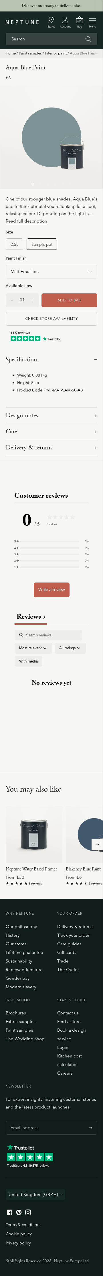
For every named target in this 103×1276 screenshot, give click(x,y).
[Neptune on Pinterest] (19, 1213)
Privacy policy (18, 1243)
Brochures (16, 1013)
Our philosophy (21, 926)
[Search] (88, 39)
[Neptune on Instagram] (28, 1213)
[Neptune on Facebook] (10, 1213)
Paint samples (30, 53)
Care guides (69, 943)
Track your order (73, 935)
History (12, 935)
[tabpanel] (51, 688)
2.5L (14, 244)
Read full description (26, 221)
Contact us (68, 1013)
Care (11, 432)
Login (62, 1047)
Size (9, 231)
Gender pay (17, 978)
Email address (23, 1121)
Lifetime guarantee (24, 952)
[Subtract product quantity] (33, 300)
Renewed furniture (24, 969)
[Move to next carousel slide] (97, 844)
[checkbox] (28, 661)
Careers (65, 1073)
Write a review (51, 589)
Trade (63, 961)
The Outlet (68, 969)
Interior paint (56, 53)
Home (11, 53)
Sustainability (19, 961)
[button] (51, 541)
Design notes (22, 416)
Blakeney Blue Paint (83, 869)
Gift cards (66, 952)
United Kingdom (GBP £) (33, 1194)
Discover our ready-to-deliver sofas (51, 5)
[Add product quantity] (12, 300)
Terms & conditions (23, 1224)
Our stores (16, 943)
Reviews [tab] (31, 616)
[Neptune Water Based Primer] (34, 834)
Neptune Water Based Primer (31, 869)
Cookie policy (19, 1233)
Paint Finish (16, 258)
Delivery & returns (29, 448)
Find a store (69, 1021)
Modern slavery (21, 986)
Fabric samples (20, 1021)
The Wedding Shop (25, 1038)
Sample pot (41, 244)
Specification (21, 360)
